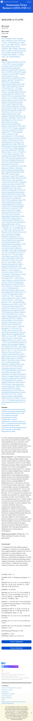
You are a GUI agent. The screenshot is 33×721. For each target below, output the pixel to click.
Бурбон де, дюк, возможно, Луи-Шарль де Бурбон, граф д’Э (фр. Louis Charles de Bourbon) (14, 358)
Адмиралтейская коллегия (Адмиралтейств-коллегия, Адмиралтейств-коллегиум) (10, 419)
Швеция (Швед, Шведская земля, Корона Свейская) (14, 46)
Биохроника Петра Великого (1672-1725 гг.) (16, 6)
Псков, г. (5, 42)
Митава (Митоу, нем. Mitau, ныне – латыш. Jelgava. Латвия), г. (13, 43)
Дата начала (5, 26)
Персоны (4, 60)
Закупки (3, 699)
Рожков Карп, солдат (14, 360)
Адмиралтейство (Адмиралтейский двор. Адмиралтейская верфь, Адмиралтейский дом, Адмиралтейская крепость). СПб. (14, 411)
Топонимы (5, 36)
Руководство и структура (7, 689)
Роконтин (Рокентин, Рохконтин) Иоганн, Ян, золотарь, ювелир (14, 352)
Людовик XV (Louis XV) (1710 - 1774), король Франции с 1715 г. (14, 300)
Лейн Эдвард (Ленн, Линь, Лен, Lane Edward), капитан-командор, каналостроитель (12, 122)
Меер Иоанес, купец (18, 354)
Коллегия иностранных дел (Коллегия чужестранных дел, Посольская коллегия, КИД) (14, 427)
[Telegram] (5, 663)
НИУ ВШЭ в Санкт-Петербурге (10, 1)
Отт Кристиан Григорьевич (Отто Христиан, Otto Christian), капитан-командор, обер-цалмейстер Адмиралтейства (13, 329)
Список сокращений (16, 641)
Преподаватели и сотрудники (8, 693)
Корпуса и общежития (7, 697)
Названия (4, 407)
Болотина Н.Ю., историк (9, 326)
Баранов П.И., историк (13, 298)
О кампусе (5, 685)
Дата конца (5, 31)
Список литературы (16, 648)
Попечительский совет (7, 695)
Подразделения (5, 691)
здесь (16, 711)
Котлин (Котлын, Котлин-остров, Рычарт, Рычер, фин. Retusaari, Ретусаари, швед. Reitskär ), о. (14, 53)
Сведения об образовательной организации (12, 687)
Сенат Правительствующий (10, 415)
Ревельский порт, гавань (8, 431)
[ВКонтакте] (2, 663)
